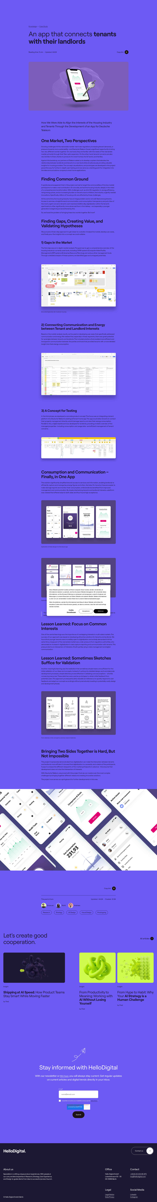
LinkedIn (133, 1194)
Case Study (43, 26)
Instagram (134, 1197)
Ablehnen (101, 611)
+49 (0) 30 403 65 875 (138, 1174)
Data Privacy (109, 1197)
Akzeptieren (86, 611)
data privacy (94, 1101)
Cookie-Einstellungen (71, 611)
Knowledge (33, 26)
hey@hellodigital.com (138, 1176)
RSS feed (64, 1076)
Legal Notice (109, 1194)
